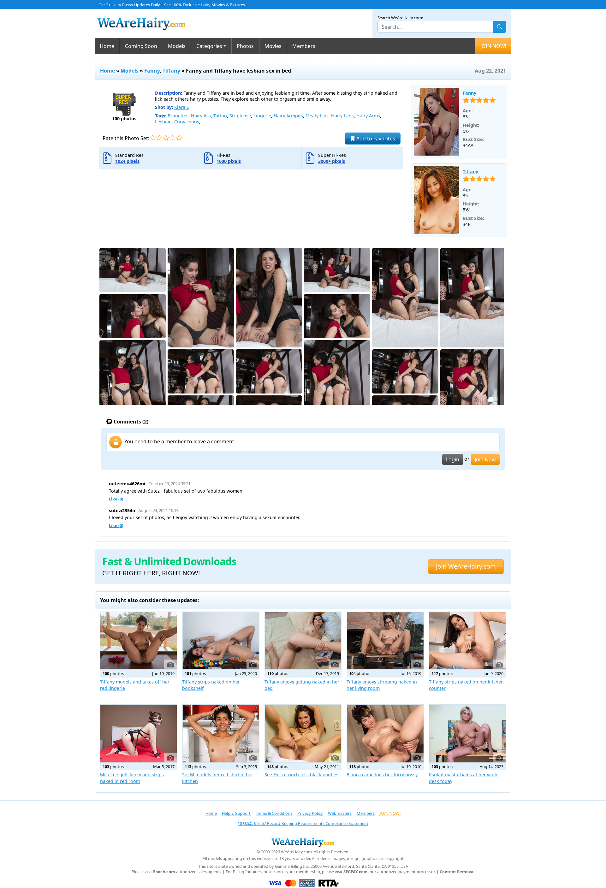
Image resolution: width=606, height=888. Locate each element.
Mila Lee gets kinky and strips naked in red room (132, 778)
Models (177, 46)
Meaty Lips (317, 116)
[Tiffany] (436, 200)
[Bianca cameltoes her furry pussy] (385, 733)
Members (303, 46)
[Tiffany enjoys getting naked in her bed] (303, 641)
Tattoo (220, 116)
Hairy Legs (342, 116)
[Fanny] (436, 122)
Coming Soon (141, 46)
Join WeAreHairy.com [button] (466, 566)
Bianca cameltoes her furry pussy (382, 775)
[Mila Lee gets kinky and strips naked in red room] (138, 733)
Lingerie (262, 116)
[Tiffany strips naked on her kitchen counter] (467, 641)
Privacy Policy (310, 813)
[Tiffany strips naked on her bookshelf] (220, 641)
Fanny (152, 70)
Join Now (485, 459)
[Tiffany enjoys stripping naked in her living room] (385, 641)
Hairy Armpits (288, 116)
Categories (209, 46)
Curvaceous (186, 122)
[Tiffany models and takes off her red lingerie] (138, 641)
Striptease (240, 116)
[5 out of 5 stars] (179, 138)
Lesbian (163, 122)
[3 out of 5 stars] (166, 138)
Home (107, 46)
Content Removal (457, 871)
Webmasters (340, 813)
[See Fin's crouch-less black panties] (303, 733)
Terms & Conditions (274, 813)
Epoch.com (164, 871)
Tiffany (171, 70)
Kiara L (181, 107)
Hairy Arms (368, 116)
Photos (245, 46)
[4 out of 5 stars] (172, 138)
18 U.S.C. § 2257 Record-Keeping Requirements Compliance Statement (303, 823)
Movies (273, 46)
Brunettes (178, 116)
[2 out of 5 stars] (159, 138)
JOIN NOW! (493, 46)
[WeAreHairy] (303, 842)
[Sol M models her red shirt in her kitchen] (220, 733)
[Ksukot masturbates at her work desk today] (467, 733)
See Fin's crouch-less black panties (301, 775)
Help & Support (236, 813)
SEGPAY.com (355, 871)
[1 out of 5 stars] (152, 138)
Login (452, 459)
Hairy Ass (201, 116)
